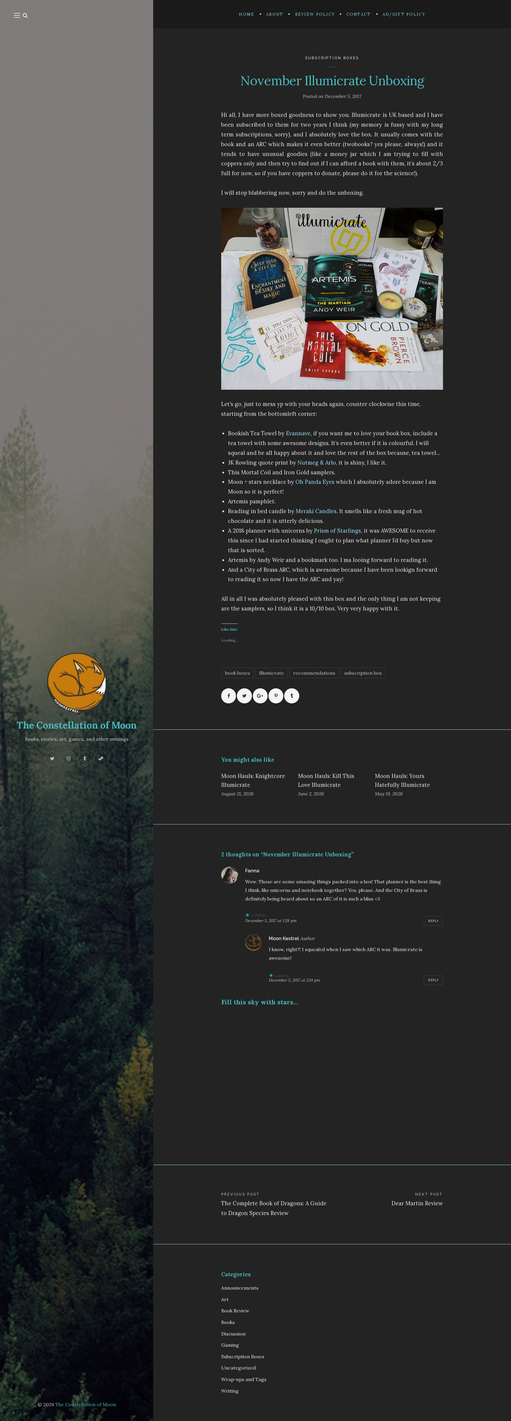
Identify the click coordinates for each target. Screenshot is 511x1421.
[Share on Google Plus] (260, 695)
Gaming (230, 1345)
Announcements (239, 1288)
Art (225, 1299)
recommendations (314, 673)
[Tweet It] (244, 695)
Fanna (252, 871)
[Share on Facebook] (228, 695)
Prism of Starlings (337, 530)
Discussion (233, 1334)
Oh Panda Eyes (314, 481)
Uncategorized (238, 1368)
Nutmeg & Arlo (316, 462)
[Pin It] (276, 695)
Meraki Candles (316, 511)
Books (228, 1322)
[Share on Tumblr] (291, 695)
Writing (230, 1391)
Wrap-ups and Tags (243, 1379)
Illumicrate (271, 673)
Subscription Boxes (332, 58)
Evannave (298, 433)
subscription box (363, 673)
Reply (433, 921)
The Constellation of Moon (77, 725)
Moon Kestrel (284, 938)
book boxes (237, 673)
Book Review (235, 1311)
